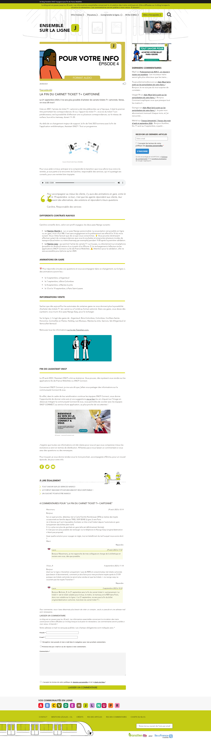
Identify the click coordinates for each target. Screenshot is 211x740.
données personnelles (80, 682)
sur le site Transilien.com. (78, 330)
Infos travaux (76, 15)
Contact (43, 717)
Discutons (91, 15)
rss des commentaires (116, 717)
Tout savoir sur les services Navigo (58, 487)
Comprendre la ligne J (111, 15)
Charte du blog (138, 717)
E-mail (42, 637)
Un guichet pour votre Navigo (56, 493)
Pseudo (43, 633)
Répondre (119, 545)
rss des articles (94, 717)
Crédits (79, 717)
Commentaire (45, 651)
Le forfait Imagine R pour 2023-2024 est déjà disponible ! (67, 490)
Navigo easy (52, 244)
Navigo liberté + (54, 231)
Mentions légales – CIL (61, 717)
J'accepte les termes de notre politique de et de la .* (74, 682)
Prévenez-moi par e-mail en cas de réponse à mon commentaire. (64, 647)
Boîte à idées (131, 15)
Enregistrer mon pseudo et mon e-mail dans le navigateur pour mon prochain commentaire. (74, 642)
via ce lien (90, 399)
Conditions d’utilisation (159, 159)
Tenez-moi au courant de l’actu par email (154, 726)
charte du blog (99, 682)
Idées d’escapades (151, 15)
